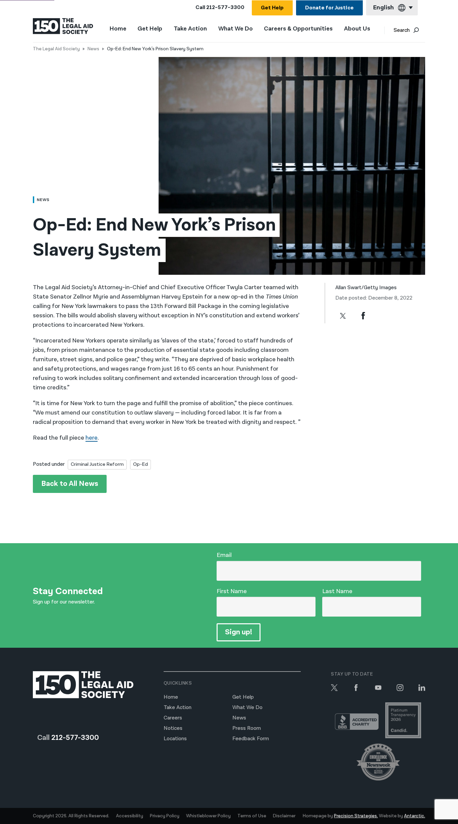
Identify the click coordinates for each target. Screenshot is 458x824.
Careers (173, 717)
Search (402, 30)
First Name (232, 591)
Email (224, 555)
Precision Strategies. (356, 816)
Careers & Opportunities (298, 29)
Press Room (246, 728)
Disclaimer (284, 816)
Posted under (49, 464)
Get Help (272, 7)
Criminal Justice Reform (97, 464)
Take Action (190, 29)
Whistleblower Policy (208, 816)
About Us (357, 29)
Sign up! (238, 632)
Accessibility (129, 816)
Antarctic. (414, 816)
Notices (173, 728)
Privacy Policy (164, 816)
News (93, 49)
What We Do (235, 29)
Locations (175, 738)
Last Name (337, 591)
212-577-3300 (225, 7)
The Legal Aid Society (56, 49)
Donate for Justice (329, 7)
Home (118, 29)
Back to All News (69, 484)
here (91, 438)
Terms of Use (251, 816)
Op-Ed (140, 464)
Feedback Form (250, 738)
